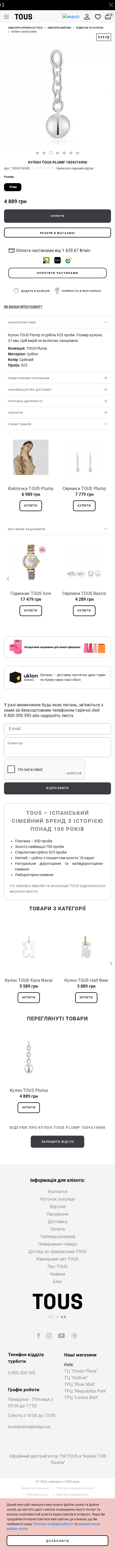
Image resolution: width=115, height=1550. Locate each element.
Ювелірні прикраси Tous (25, 27)
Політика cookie (37, 1494)
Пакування (57, 1214)
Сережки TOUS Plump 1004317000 (84, 488)
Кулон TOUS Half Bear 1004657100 (86, 980)
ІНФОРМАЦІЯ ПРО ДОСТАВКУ (30, 389)
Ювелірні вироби (59, 27)
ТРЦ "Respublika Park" (85, 1391)
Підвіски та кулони (89, 27)
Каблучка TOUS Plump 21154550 (30, 488)
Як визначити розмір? (23, 307)
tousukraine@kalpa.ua (29, 1426)
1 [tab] (37, 153)
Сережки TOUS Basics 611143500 (84, 593)
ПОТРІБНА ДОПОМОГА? (25, 401)
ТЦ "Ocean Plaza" (80, 1371)
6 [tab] (71, 153)
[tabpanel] (57, 94)
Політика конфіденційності (75, 1488)
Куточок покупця (57, 1199)
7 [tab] (77, 153)
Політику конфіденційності (53, 1524)
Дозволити (57, 1541)
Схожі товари (19, 424)
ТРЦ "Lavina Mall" (81, 1398)
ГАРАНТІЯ (15, 412)
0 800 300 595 (21, 1372)
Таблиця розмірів (57, 1236)
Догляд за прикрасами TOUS (57, 1251)
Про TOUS (57, 1266)
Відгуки (57, 1206)
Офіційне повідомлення (72, 1494)
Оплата (57, 1229)
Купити (57, 215)
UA (64, 1317)
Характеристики (22, 322)
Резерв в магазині (57, 233)
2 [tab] (44, 153)
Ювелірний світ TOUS (57, 1259)
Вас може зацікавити (26, 529)
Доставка (57, 1221)
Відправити (57, 788)
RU (51, 1317)
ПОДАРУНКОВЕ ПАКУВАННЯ (28, 378)
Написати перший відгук (75, 168)
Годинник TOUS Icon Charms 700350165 (30, 593)
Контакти (57, 1191)
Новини (57, 1274)
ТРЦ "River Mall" (79, 1384)
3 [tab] (51, 153)
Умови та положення (35, 1488)
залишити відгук (57, 1141)
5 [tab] (64, 153)
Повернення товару (57, 1244)
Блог (57, 1281)
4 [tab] (57, 153)
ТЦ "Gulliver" (76, 1378)
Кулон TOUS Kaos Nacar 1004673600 (29, 980)
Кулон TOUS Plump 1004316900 (29, 1090)
